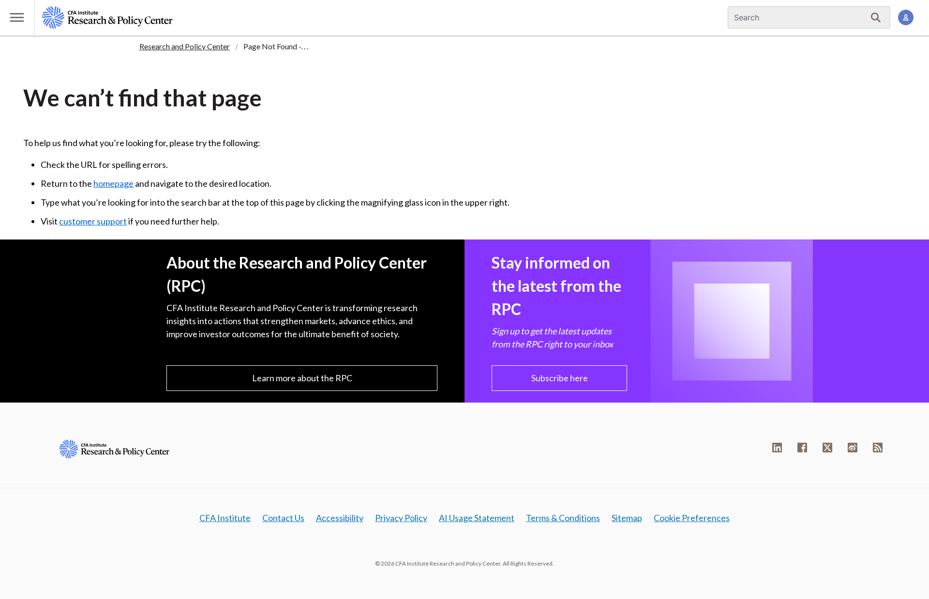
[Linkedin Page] (777, 447)
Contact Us (283, 517)
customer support (93, 221)
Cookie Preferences (692, 517)
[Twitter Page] (827, 447)
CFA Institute (225, 517)
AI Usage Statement (476, 517)
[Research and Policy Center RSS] (878, 447)
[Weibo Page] (852, 447)
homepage (113, 183)
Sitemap (627, 517)
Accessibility (339, 517)
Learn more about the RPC (302, 378)
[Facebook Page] (802, 447)
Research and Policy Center (184, 46)
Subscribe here (559, 378)
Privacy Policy (401, 517)
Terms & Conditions (563, 517)
